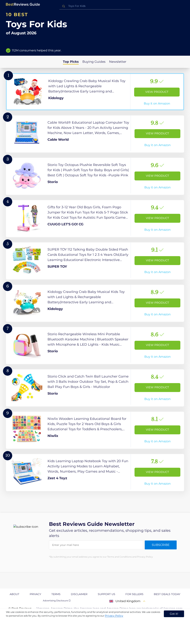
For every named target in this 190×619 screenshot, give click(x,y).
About (14, 594)
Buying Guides (93, 61)
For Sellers (134, 594)
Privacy (35, 594)
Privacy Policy (114, 615)
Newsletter (117, 61)
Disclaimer (79, 594)
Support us (106, 594)
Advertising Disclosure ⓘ (57, 600)
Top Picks (71, 61)
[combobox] (95, 6)
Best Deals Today (167, 594)
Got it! (174, 613)
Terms (55, 594)
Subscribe (161, 545)
